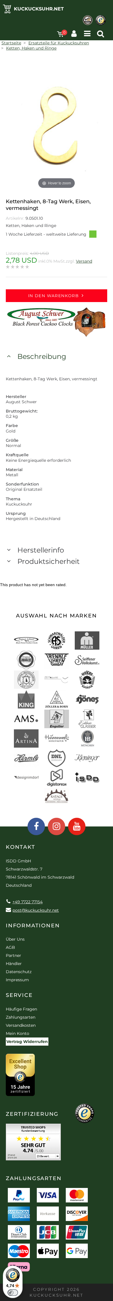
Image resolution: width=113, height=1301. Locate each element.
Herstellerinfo (40, 550)
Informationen (33, 925)
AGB (10, 947)
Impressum (17, 979)
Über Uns (15, 939)
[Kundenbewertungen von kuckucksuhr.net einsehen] (33, 1144)
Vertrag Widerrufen (27, 1041)
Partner (13, 955)
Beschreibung (41, 356)
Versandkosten (21, 1025)
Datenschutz (19, 971)
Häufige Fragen (21, 1009)
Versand (84, 261)
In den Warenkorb (53, 295)
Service (19, 995)
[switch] (13, 1292)
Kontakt (20, 847)
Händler (14, 963)
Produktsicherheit (48, 561)
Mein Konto (17, 1033)
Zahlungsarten (20, 1017)
